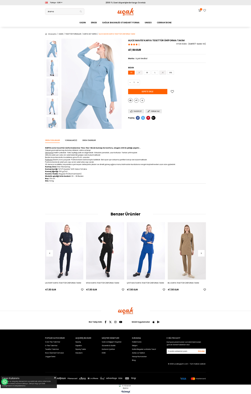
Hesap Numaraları (139, 356)
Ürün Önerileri (89, 140)
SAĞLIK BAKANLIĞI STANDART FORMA (120, 22)
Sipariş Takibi (80, 349)
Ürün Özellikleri (52, 140)
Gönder (201, 351)
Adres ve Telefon (138, 353)
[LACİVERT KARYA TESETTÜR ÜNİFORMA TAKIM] (64, 251)
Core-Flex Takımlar (52, 342)
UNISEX (148, 22)
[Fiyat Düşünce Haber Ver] (142, 100)
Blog (134, 360)
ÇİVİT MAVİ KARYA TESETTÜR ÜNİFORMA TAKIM (145, 283)
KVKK (104, 353)
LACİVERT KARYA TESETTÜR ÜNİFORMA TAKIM (63, 283)
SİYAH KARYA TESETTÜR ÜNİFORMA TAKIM (102, 283)
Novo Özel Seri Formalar (54, 353)
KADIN (83, 22)
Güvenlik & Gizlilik (108, 345)
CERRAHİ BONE (164, 22)
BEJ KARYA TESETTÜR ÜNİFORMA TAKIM (183, 283)
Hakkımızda (136, 342)
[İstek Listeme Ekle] (130, 100)
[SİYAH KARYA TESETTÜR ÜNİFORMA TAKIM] (105, 251)
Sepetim (78, 345)
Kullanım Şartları (108, 349)
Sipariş (78, 342)
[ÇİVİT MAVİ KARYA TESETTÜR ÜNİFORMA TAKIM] (146, 251)
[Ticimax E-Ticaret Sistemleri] (125, 392)
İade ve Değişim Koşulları (111, 342)
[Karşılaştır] (136, 100)
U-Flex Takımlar (51, 345)
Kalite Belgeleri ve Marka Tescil (144, 349)
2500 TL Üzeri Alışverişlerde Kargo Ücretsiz (126, 2)
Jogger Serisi (50, 356)
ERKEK (94, 22)
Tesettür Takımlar (52, 349)
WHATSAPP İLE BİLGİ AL (4, 382)
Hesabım (79, 353)
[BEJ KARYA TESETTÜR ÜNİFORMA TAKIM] (187, 251)
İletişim (135, 345)
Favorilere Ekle (82, 289)
